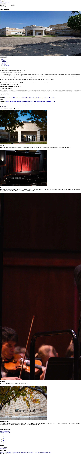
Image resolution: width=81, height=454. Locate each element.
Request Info (6, 431)
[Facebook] (3, 435)
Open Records (26, 452)
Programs (1, 431)
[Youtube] (3, 441)
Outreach (3, 67)
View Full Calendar (3, 106)
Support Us (4, 63)
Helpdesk (34, 452)
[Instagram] (3, 439)
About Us (3, 60)
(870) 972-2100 (3, 448)
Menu (1, 1)
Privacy (30, 452)
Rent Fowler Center (5, 62)
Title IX (32, 452)
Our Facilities (4, 61)
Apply (9, 431)
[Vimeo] (3, 443)
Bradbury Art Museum (5, 65)
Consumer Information (43, 452)
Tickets (3, 59)
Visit (4, 431)
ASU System (48, 452)
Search (1, 5)
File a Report (38, 452)
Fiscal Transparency (21, 452)
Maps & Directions (3, 452)
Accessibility (12, 452)
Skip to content (2, 0)
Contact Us (4, 64)
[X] (3, 437)
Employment (8, 452)
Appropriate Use (16, 452)
